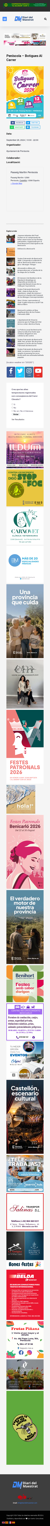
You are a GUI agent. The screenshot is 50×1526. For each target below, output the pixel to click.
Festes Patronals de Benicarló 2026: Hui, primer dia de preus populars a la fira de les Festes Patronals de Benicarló (30, 342)
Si (14, 404)
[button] (5, 19)
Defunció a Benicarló (26, 249)
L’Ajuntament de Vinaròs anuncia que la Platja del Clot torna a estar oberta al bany (29, 322)
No (15, 408)
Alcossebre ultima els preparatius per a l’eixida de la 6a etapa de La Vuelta (30, 270)
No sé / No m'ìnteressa (23, 411)
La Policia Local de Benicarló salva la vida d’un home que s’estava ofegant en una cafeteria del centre (29, 333)
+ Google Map (16, 183)
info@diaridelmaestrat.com (27, 1503)
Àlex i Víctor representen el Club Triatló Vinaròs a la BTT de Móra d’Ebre (30, 302)
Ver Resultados (18, 419)
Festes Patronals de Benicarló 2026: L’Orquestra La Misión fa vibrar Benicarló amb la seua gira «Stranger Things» (30, 261)
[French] (10, 1522)
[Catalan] (7, 1522)
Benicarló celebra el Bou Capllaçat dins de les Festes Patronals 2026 (29, 312)
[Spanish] (13, 1522)
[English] (3, 1522)
